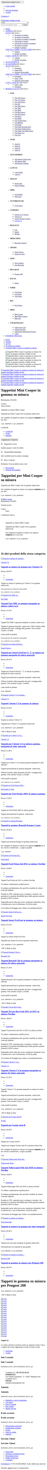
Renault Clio (5, 956)
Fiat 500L (4, 599)
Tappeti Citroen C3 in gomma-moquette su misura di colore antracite (21, 1071)
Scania (3, 1121)
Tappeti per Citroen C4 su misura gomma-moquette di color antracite (21, 745)
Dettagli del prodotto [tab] (12, 470)
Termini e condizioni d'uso (15, 1454)
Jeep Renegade (6, 1222)
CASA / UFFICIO (12, 56)
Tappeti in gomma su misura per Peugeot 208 (22, 1263)
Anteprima (9, 579)
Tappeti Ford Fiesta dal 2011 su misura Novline (23, 864)
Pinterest (8, 436)
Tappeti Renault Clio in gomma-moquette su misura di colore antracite (21, 961)
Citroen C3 (5, 699)
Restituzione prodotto (13, 1428)
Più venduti (9, 1406)
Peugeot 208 (5, 1259)
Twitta (7, 433)
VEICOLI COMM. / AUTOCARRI (18, 49)
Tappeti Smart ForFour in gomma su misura (22, 920)
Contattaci (9, 1460)
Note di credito (10, 1432)
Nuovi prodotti (10, 1404)
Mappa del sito (10, 1409)
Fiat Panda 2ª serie (7, 789)
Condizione (5, 515)
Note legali (9, 1452)
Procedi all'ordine (11, 10)
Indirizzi (8, 1434)
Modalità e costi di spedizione (16, 1400)
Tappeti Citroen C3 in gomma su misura (20, 703)
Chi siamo (9, 1402)
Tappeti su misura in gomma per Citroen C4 (21, 567)
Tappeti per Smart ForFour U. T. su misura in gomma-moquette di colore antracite (22, 653)
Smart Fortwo (6, 648)
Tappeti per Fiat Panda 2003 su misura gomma (23, 794)
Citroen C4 (18, 221)
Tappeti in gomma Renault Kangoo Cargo (21, 825)
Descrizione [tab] (9, 468)
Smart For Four (6, 916)
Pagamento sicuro (11, 1456)
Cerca (25, 25)
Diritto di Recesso (11, 1458)
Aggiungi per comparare (9, 440)
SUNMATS (5, 1464)
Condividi (9, 431)
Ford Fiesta (5, 859)
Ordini (7, 1430)
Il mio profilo (10, 6)
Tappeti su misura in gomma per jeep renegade (23, 1226)
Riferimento (5, 501)
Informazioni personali (13, 1426)
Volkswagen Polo (7, 1163)
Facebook (9, 1351)
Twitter (8, 1353)
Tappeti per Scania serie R (13, 1125)
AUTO (8, 33)
